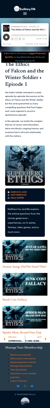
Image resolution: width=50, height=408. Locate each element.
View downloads (18, 369)
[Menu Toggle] (25, 13)
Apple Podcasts (37, 53)
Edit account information (23, 358)
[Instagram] (25, 386)
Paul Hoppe (17, 197)
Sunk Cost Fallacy (15, 299)
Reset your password (20, 354)
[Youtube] (32, 386)
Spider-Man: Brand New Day (22, 332)
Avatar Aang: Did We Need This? (24, 266)
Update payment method (23, 362)
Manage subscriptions (21, 365)
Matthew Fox (19, 195)
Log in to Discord (18, 380)
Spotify (9, 57)
